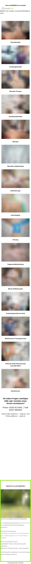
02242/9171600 (9, 1)
